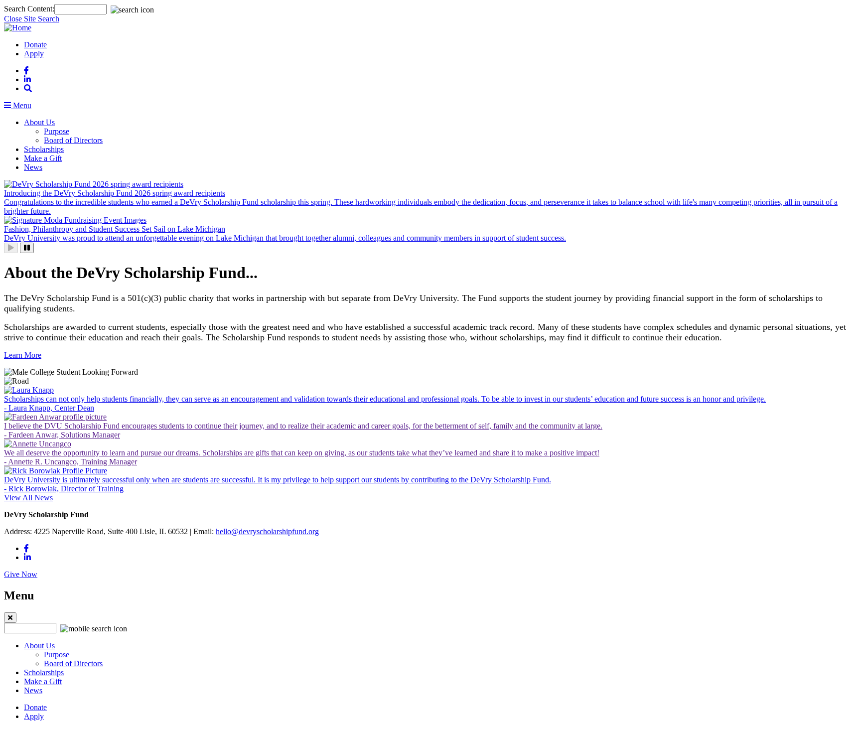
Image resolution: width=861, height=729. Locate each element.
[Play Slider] (11, 248)
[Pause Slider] (27, 248)
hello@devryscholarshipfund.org (267, 531)
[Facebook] (26, 70)
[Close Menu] (10, 617)
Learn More (22, 355)
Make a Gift (43, 158)
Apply (34, 53)
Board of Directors (73, 140)
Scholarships (44, 149)
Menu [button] (21, 105)
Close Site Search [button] (31, 18)
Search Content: (29, 8)
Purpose (56, 131)
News (33, 167)
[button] (28, 88)
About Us (39, 122)
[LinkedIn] (27, 79)
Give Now (20, 574)
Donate (35, 44)
